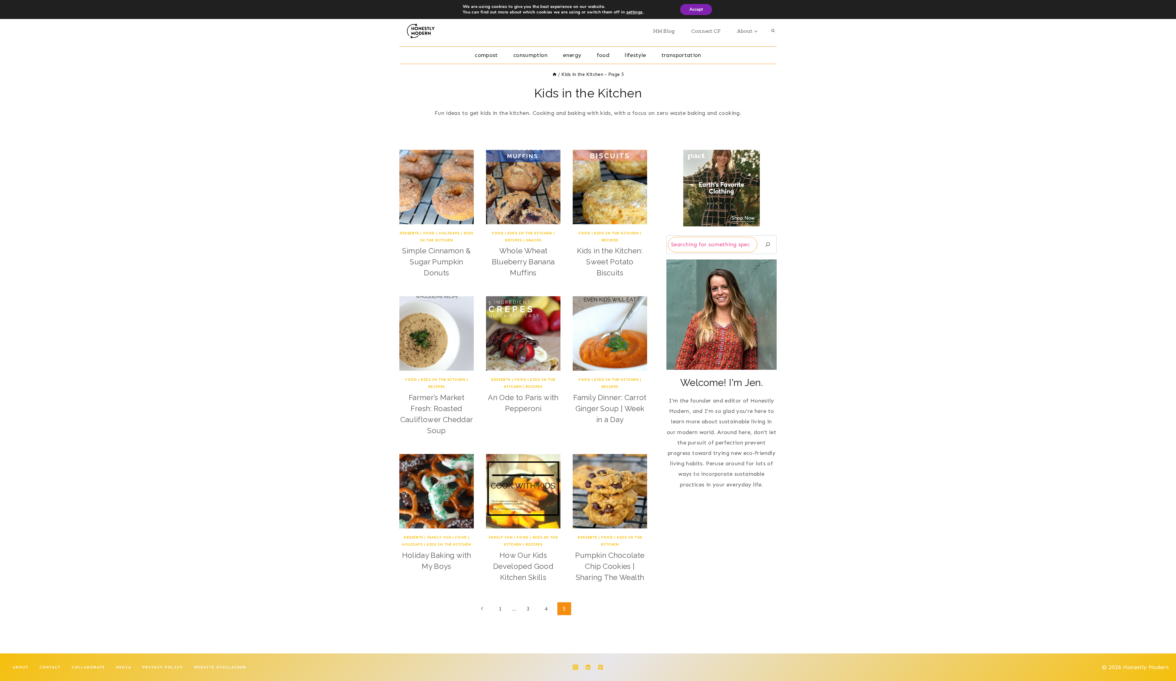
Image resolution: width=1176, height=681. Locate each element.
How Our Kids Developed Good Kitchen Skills (523, 566)
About (20, 667)
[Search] (767, 244)
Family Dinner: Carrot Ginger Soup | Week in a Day (609, 408)
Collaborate (88, 667)
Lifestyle (635, 55)
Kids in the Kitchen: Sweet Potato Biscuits (610, 261)
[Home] (554, 74)
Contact (50, 667)
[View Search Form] (773, 31)
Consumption (530, 55)
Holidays (449, 233)
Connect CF (705, 31)
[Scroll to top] (1161, 657)
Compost (486, 55)
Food (603, 55)
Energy (572, 55)
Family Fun (439, 537)
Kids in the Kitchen (529, 233)
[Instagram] (575, 667)
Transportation (681, 55)
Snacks (533, 240)
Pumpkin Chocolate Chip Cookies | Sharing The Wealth (609, 566)
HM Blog (664, 31)
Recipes (513, 240)
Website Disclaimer (220, 667)
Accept (696, 9)
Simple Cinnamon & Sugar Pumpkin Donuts (436, 261)
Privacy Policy (162, 667)
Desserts (409, 233)
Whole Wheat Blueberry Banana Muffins (523, 261)
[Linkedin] (588, 667)
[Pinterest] (600, 667)
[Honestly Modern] (423, 31)
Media (123, 667)
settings (634, 12)
